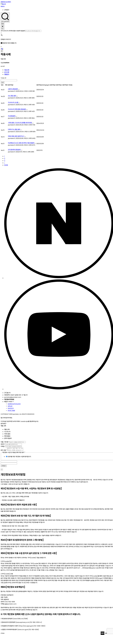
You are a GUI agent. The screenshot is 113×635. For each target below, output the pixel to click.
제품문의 (6, 74)
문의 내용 (4, 450)
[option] (106, 633)
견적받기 (3, 465)
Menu (3, 6)
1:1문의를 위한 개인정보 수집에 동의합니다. (19, 457)
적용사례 (6, 70)
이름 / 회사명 (5, 442)
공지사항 (6, 72)
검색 (2, 82)
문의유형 (4, 424)
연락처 (3, 444)
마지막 (6, 165)
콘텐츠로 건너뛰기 (6, 2)
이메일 (3, 446)
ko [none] (102, 633)
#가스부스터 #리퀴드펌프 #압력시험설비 (13, 31)
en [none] (106, 633)
